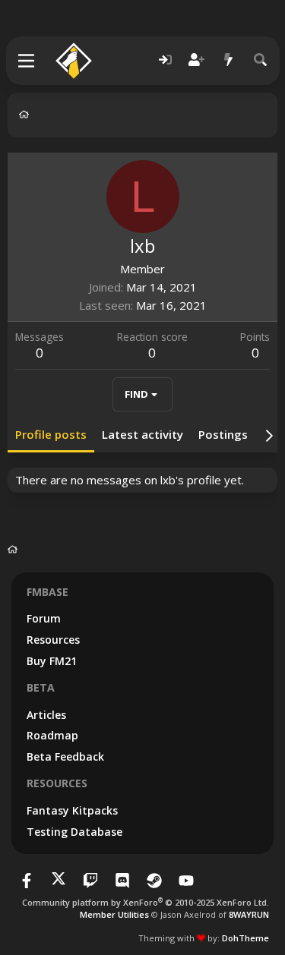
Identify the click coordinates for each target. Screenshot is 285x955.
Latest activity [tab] (142, 434)
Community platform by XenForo (145, 902)
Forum (44, 618)
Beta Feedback (65, 756)
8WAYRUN (249, 914)
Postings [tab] (223, 434)
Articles (46, 715)
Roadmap (52, 735)
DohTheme (245, 938)
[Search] (261, 60)
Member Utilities (114, 914)
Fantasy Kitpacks (72, 810)
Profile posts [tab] (51, 434)
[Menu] (27, 61)
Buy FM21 (52, 661)
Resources (53, 639)
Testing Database (74, 831)
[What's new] (229, 60)
